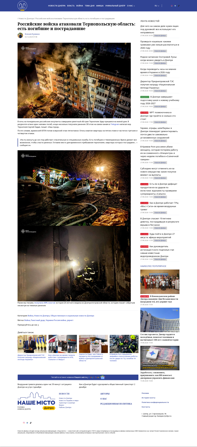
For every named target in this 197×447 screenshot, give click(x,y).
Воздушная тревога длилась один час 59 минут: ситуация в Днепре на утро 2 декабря (44, 385)
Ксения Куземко (32, 34)
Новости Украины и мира (68, 400)
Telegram (115, 124)
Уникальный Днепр (115, 5)
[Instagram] (172, 6)
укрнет (70, 320)
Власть (71, 5)
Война (79, 5)
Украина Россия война (56, 320)
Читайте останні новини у (75, 377)
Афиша (100, 5)
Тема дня (89, 5)
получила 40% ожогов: (45, 303)
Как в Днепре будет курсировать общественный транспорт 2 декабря (107, 385)
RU (156, 5)
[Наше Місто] (22, 6)
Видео (61, 405)
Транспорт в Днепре (67, 403)
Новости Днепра (56, 5)
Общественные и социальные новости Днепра (72, 315)
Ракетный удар (38, 320)
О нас (130, 5)
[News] (175, 6)
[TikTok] (178, 6)
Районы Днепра (65, 407)
